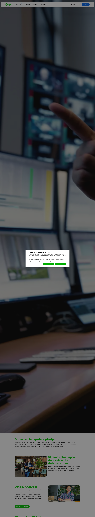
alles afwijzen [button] (48, 264)
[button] (33, 264)
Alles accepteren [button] (60, 264)
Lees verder (54, 261)
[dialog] (47, 258)
